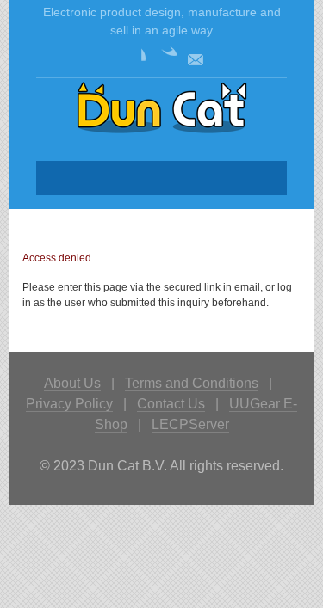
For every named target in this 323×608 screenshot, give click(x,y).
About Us (72, 383)
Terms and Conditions (191, 383)
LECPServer (190, 424)
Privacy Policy (69, 403)
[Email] (195, 58)
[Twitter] (163, 58)
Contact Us (171, 403)
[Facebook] (132, 58)
